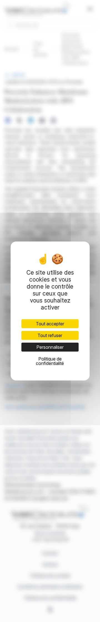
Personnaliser (50, 347)
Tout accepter (50, 323)
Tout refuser (50, 335)
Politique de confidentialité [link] (50, 361)
